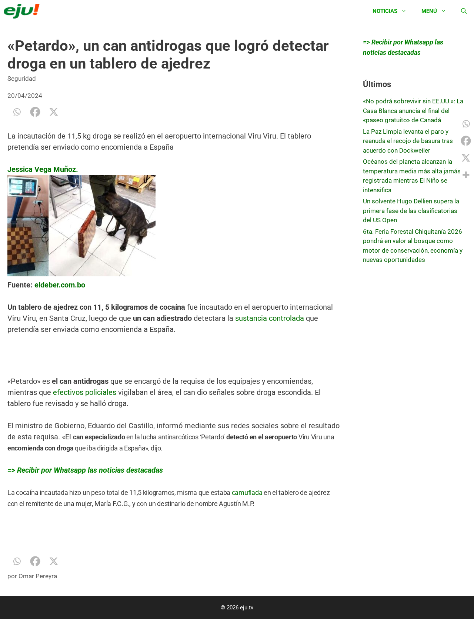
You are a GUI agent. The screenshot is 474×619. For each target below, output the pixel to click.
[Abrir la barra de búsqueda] (464, 11)
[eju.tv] (23, 11)
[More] (466, 174)
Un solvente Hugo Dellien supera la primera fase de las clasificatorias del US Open (411, 210)
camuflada (247, 492)
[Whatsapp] (16, 112)
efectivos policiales (84, 392)
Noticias (385, 11)
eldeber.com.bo (59, 284)
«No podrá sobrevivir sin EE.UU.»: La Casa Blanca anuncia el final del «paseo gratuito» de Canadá (413, 110)
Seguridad (21, 78)
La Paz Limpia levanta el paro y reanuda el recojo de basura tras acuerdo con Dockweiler (408, 141)
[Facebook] (35, 112)
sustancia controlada (268, 318)
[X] (53, 112)
